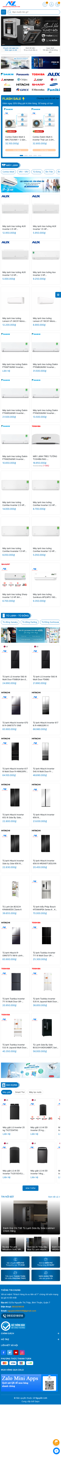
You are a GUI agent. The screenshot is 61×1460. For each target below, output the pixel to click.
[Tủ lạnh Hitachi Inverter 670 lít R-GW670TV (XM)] (15, 705)
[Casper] (22, 79)
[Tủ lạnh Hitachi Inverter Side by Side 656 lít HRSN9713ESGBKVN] (15, 843)
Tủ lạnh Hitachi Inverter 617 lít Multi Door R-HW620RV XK (15, 770)
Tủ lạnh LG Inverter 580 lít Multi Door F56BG (45, 678)
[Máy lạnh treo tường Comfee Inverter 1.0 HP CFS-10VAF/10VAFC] (45, 531)
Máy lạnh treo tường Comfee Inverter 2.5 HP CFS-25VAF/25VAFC (13, 504)
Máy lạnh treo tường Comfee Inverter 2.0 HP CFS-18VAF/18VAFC (44, 504)
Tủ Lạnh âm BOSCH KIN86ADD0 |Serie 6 (12, 908)
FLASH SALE (12, 99)
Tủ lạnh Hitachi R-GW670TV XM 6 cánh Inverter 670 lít (12, 954)
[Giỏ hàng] (57, 4)
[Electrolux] (38, 90)
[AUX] (53, 74)
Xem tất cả (53, 1197)
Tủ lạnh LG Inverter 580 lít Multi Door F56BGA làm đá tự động (14, 678)
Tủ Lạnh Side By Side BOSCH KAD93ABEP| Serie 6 (45, 1046)
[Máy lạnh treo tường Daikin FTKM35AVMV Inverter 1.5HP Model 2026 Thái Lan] (45, 393)
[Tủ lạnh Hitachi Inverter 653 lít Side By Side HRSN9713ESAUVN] (15, 797)
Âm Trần (49, 171)
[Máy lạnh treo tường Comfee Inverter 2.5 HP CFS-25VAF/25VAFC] (15, 485)
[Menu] (3, 12)
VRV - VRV (23, 171)
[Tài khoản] (51, 4)
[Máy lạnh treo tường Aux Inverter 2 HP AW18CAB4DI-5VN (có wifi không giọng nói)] (45, 255)
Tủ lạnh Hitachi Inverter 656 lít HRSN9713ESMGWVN (43, 816)
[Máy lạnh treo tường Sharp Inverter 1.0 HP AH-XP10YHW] (15, 577)
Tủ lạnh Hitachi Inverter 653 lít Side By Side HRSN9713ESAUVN (13, 816)
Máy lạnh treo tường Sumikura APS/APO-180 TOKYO (44, 596)
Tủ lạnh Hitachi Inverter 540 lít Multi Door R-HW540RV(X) (43, 770)
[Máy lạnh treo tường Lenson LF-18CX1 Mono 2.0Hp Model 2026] (45, 301)
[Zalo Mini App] (30, 1383)
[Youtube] (15, 1352)
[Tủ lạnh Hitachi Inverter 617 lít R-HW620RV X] (45, 705)
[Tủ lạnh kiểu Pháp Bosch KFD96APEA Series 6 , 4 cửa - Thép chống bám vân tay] (45, 889)
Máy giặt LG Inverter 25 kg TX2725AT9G (14, 1128)
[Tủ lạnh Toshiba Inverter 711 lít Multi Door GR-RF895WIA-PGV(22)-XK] (45, 935)
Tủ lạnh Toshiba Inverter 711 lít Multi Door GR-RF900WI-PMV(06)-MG (13, 1000)
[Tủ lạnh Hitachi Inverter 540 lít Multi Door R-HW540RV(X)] (45, 751)
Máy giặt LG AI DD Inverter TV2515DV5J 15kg (13, 1172)
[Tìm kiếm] (10, 12)
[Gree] (22, 90)
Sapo (37, 1401)
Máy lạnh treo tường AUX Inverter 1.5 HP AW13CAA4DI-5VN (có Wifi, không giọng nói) (45, 227)
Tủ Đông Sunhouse (50, 622)
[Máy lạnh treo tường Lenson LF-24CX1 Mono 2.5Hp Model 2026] (15, 301)
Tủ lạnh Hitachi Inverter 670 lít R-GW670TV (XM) (15, 724)
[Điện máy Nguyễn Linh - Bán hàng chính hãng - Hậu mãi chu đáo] (10, 4)
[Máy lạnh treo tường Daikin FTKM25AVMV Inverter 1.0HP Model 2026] (15, 439)
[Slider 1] (30, 31)
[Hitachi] (22, 85)
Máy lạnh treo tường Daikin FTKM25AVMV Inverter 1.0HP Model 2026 (14, 458)
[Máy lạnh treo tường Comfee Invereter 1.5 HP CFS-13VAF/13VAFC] (15, 531)
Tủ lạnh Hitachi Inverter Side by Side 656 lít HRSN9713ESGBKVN (13, 862)
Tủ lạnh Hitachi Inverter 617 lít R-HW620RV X (45, 724)
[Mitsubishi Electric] (38, 79)
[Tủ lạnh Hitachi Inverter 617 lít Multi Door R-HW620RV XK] (15, 751)
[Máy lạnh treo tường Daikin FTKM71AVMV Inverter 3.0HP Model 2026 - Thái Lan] (15, 347)
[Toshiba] (38, 74)
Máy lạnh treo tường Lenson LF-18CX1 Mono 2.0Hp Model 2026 (44, 320)
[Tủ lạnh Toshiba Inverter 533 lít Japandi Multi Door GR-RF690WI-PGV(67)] (15, 1027)
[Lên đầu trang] (56, 1434)
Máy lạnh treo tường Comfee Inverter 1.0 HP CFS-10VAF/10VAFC (43, 550)
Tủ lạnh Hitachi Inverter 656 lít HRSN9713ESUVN (44, 862)
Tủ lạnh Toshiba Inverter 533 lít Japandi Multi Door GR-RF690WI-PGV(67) (14, 1046)
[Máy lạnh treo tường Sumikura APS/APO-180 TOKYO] (45, 577)
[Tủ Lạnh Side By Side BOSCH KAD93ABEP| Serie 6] (45, 1027)
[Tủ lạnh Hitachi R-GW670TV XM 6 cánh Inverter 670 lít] (15, 935)
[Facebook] (3, 1352)
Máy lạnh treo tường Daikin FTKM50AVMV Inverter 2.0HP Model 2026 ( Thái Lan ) (14, 412)
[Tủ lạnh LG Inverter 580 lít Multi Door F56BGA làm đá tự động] (15, 659)
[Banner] (15, 62)
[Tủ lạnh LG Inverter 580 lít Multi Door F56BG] (45, 659)
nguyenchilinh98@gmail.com (21, 1310)
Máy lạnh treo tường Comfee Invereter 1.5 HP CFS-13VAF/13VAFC (13, 550)
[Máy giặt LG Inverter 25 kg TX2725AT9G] (14, 1111)
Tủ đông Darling (29, 622)
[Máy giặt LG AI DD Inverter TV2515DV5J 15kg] (14, 1155)
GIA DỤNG (11, 1085)
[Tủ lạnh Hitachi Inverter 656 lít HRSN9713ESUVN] (45, 843)
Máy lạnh (12, 165)
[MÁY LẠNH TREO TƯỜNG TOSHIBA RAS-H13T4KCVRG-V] (45, 439)
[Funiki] (53, 90)
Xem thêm (30, 1188)
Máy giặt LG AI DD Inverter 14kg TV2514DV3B (39, 1172)
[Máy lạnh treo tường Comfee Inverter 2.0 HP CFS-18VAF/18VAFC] (45, 485)
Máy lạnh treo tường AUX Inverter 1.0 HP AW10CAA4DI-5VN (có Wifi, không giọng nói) (15, 274)
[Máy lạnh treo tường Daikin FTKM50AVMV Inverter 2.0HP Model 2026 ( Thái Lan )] (15, 393)
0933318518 (18, 1306)
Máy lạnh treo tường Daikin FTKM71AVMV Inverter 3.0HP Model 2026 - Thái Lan (14, 366)
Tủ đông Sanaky (10, 622)
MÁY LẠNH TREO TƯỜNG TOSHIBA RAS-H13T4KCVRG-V (45, 458)
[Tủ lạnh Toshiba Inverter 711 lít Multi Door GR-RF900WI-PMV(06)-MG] (15, 981)
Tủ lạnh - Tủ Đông (17, 615)
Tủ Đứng (37, 171)
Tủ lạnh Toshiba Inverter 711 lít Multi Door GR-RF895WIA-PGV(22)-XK (44, 954)
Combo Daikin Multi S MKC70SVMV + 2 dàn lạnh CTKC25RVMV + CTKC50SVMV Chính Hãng (15, 138)
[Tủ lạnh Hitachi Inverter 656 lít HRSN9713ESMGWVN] (45, 797)
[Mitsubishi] (7, 79)
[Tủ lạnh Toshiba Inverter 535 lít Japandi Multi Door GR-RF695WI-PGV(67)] (45, 981)
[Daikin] (7, 74)
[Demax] (7, 85)
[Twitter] (9, 1352)
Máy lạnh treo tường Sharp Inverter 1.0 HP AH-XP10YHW (14, 596)
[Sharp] (38, 85)
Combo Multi (8, 171)
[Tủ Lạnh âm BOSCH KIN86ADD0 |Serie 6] (15, 889)
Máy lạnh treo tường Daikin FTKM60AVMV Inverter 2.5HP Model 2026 (45, 366)
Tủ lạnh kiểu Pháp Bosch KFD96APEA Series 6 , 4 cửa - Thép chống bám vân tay (45, 908)
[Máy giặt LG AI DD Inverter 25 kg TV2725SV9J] (42, 1111)
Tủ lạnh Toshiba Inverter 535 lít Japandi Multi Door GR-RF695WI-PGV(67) (45, 1000)
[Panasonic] (22, 74)
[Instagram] (22, 1352)
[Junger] (7, 90)
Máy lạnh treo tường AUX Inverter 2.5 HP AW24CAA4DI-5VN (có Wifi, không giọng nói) (15, 227)
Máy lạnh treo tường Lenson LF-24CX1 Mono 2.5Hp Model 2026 (13, 320)
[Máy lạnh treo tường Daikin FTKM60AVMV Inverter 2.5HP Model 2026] (45, 347)
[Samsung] (53, 85)
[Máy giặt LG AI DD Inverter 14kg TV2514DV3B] (42, 1155)
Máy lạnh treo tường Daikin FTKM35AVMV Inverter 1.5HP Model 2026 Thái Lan (45, 412)
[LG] (53, 79)
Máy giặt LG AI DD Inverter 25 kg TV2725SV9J (39, 1129)
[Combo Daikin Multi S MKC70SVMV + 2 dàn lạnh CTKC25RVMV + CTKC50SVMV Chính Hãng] (17, 121)
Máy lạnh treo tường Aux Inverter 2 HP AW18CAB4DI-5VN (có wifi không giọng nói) (45, 274)
